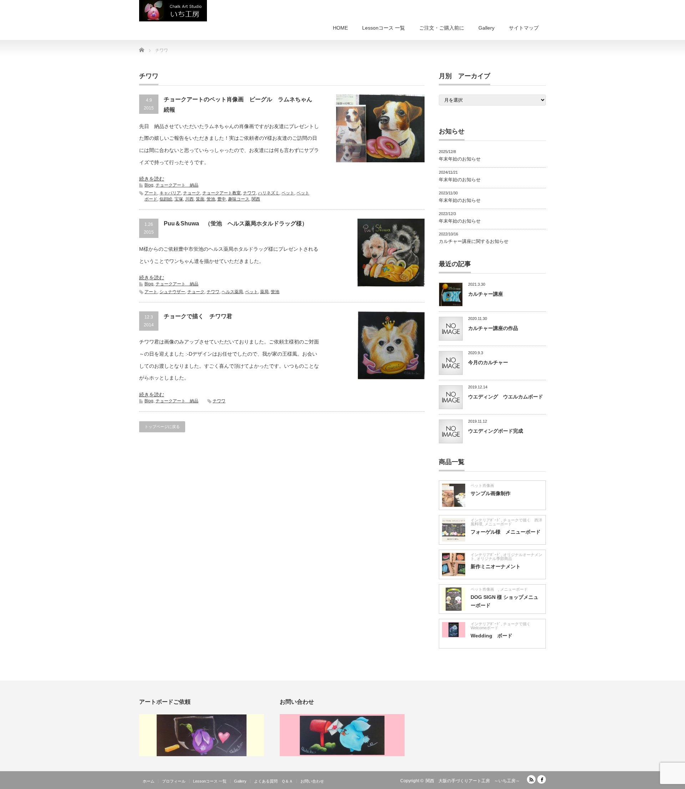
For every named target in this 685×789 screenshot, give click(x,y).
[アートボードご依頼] (201, 755)
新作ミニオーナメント (496, 566)
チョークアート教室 (221, 192)
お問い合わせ (312, 781)
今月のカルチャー (488, 362)
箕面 (200, 199)
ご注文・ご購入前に (441, 28)
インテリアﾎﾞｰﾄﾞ (486, 520)
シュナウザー (172, 291)
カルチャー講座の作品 (493, 328)
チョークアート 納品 (177, 185)
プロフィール (174, 781)
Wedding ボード (491, 635)
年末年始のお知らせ (460, 159)
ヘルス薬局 (232, 291)
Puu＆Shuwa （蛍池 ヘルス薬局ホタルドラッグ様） (236, 223)
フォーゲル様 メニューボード (506, 532)
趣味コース (238, 199)
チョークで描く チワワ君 (198, 316)
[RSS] (531, 779)
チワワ (249, 192)
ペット (287, 192)
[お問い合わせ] (342, 755)
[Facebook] (541, 779)
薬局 (264, 291)
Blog (148, 185)
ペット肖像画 (484, 485)
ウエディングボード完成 (495, 431)
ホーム (148, 781)
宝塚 (178, 199)
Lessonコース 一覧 (383, 28)
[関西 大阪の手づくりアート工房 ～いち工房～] (173, 10)
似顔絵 (165, 199)
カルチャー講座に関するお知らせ (473, 241)
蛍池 (211, 199)
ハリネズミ (268, 192)
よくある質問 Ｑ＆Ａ (273, 781)
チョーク (191, 192)
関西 (256, 199)
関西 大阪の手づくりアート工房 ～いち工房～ (473, 780)
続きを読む (151, 179)
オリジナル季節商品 (496, 558)
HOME (340, 28)
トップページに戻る (162, 426)
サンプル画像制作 (491, 493)
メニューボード (498, 524)
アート (150, 192)
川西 (189, 199)
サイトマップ (524, 28)
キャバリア (170, 192)
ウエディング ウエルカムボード (505, 396)
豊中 (221, 199)
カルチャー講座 (485, 294)
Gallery (486, 28)
